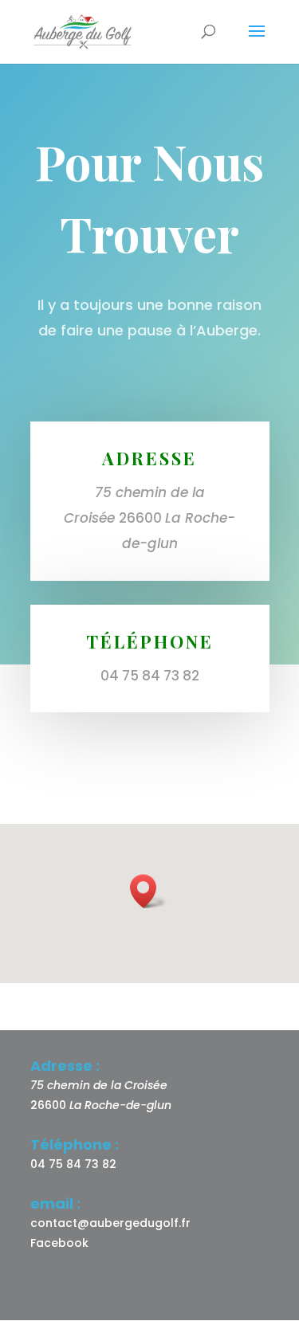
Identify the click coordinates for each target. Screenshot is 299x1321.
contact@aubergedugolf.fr (110, 1223)
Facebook (59, 1243)
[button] (148, 891)
